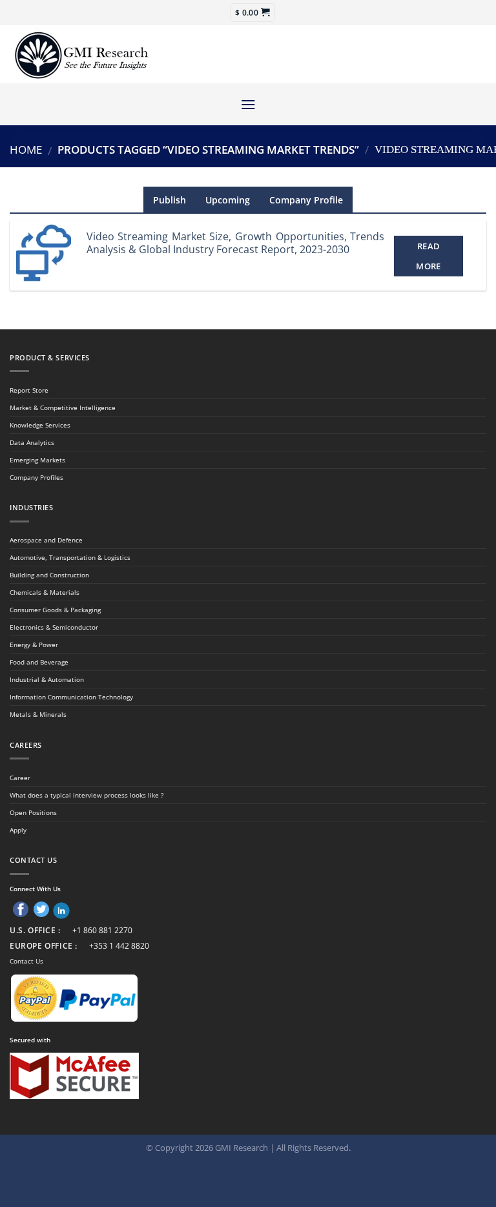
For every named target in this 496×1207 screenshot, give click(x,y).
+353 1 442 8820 (119, 945)
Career (20, 777)
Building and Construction (49, 574)
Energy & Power (34, 644)
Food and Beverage (39, 661)
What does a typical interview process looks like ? (86, 795)
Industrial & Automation (47, 679)
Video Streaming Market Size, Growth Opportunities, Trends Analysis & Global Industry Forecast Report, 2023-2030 (236, 243)
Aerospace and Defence (46, 539)
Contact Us (26, 960)
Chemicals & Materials (44, 592)
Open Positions (33, 812)
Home (26, 149)
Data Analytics (32, 442)
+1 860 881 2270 (102, 930)
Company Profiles (36, 477)
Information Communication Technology (71, 696)
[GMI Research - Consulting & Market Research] (81, 54)
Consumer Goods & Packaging (55, 609)
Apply (18, 829)
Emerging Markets (37, 459)
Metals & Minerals (38, 714)
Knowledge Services (40, 424)
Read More (428, 255)
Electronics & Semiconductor (54, 627)
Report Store (29, 390)
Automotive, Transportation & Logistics (70, 557)
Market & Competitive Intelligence (63, 407)
